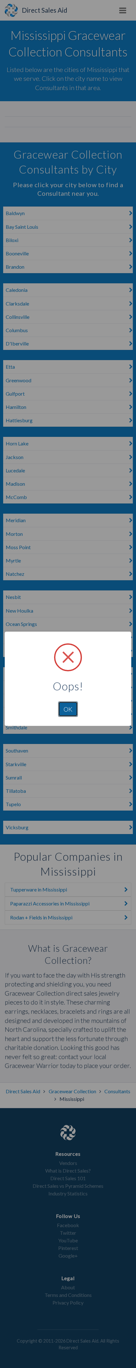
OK (68, 709)
